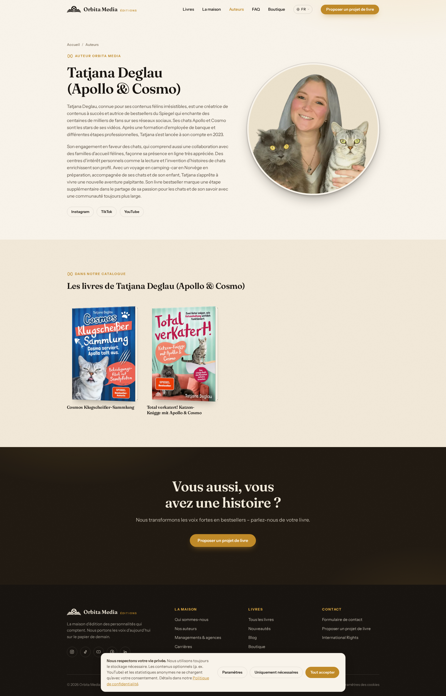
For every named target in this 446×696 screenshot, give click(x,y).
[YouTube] (98, 652)
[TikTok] (85, 652)
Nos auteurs (186, 628)
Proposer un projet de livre (350, 9)
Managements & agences (198, 637)
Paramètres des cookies (360, 684)
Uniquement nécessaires (276, 672)
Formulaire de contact (342, 619)
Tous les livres (261, 619)
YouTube (131, 211)
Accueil (73, 44)
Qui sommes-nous (191, 619)
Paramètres (232, 672)
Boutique (276, 9)
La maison (211, 9)
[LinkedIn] (125, 652)
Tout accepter (322, 672)
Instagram (80, 211)
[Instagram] (72, 652)
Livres (188, 9)
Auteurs (236, 9)
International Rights (340, 637)
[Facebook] (112, 652)
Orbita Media (110, 9)
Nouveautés (259, 628)
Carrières (183, 646)
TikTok (106, 211)
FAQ (256, 9)
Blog (252, 637)
